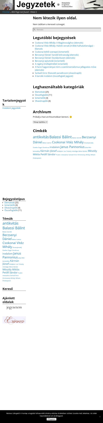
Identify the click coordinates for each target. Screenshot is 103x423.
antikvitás (41, 136)
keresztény (36, 151)
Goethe (35, 147)
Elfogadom (51, 419)
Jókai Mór (88, 147)
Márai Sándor (83, 151)
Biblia (44, 143)
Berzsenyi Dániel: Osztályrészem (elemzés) (55, 57)
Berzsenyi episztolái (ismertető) (50, 60)
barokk (79, 138)
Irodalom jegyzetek (11, 108)
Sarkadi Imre (73, 155)
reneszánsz (64, 155)
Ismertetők (40, 98)
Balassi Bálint (60, 136)
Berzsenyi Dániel (10, 237)
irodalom (55, 147)
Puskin (58, 155)
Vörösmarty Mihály (84, 155)
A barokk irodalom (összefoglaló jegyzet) (54, 76)
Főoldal (6, 12)
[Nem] (100, 416)
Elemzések (40, 91)
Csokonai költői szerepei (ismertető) (52, 51)
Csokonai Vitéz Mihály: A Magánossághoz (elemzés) (59, 42)
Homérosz (46, 147)
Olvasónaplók (41, 101)
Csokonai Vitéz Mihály (68, 142)
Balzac (74, 138)
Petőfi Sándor (48, 154)
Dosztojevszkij (88, 143)
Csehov (49, 143)
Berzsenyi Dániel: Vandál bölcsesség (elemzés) (57, 54)
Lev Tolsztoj (67, 151)
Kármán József (48, 151)
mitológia (75, 151)
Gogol (40, 147)
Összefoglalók (41, 95)
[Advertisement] (14, 56)
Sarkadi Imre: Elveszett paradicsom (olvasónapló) (58, 73)
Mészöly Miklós (11, 269)
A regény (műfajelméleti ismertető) (51, 64)
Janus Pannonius (72, 147)
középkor (60, 151)
